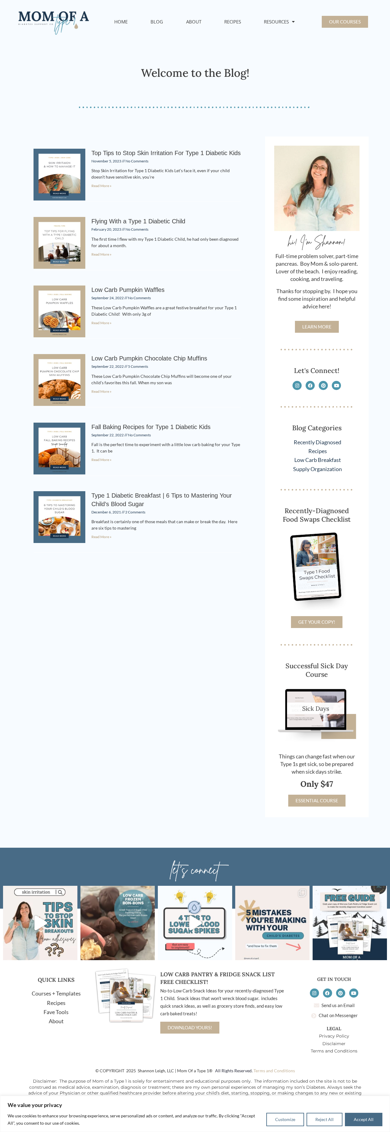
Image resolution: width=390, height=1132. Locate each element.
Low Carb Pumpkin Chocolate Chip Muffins (149, 358)
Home (121, 22)
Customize (285, 1119)
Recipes (232, 22)
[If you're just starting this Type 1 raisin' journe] (350, 923)
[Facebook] (310, 385)
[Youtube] (336, 385)
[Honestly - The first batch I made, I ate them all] (117, 923)
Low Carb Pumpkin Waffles (128, 289)
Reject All (324, 1119)
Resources (276, 22)
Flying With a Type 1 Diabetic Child (138, 221)
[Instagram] (297, 385)
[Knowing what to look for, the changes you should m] (272, 923)
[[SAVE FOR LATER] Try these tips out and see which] (195, 923)
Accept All (364, 1119)
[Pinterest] (323, 385)
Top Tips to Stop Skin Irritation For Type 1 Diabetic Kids (166, 153)
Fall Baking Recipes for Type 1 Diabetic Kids (151, 427)
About (193, 22)
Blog (157, 22)
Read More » (101, 185)
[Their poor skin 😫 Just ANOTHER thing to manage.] (40, 923)
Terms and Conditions (274, 1070)
